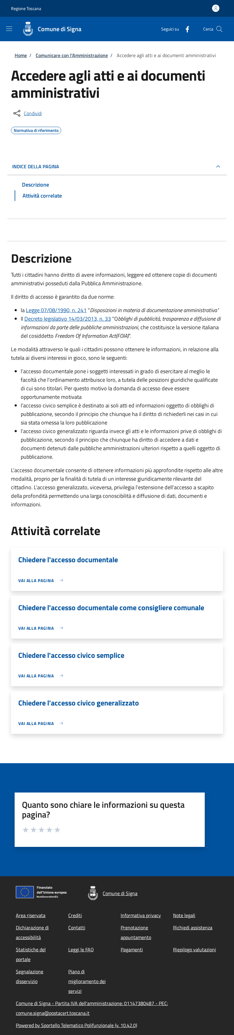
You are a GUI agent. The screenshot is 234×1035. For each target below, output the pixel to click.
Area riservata (30, 915)
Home (21, 55)
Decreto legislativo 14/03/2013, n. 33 (67, 319)
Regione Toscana (26, 8)
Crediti (75, 915)
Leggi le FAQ (81, 949)
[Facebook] (185, 29)
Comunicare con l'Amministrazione (72, 55)
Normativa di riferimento (36, 129)
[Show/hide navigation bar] (9, 29)
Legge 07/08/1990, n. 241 (56, 310)
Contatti (76, 927)
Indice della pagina (35, 166)
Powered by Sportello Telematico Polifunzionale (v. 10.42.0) (76, 1025)
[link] (42, 580)
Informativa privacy (141, 915)
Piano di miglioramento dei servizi (87, 981)
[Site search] (219, 29)
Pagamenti (132, 949)
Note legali (184, 915)
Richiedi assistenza (192, 927)
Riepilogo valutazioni (194, 949)
